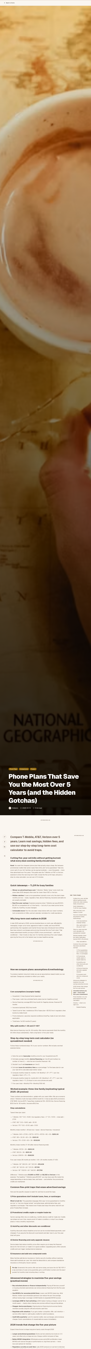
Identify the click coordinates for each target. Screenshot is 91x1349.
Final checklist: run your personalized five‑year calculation (80, 998)
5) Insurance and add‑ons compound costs (82, 976)
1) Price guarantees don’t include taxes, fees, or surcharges (82, 951)
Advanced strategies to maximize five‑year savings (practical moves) (80, 982)
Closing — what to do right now (79, 1003)
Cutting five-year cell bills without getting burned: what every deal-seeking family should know (80, 901)
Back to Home (10, 3)
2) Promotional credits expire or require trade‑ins (81, 958)
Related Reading (81, 1007)
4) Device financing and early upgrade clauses (82, 970)
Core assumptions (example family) (82, 921)
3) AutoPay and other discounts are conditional (82, 964)
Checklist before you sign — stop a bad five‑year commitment (80, 992)
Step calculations (81, 941)
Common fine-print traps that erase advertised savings (80, 945)
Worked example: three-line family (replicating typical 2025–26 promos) (80, 937)
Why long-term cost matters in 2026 (79, 911)
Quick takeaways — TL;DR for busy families (79, 907)
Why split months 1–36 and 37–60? (82, 926)
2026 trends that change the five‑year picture (80, 987)
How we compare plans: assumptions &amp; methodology (80, 916)
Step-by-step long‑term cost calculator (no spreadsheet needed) (80, 931)
